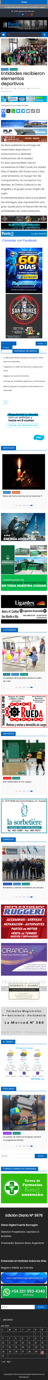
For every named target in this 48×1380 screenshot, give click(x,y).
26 (16, 1351)
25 (10, 1351)
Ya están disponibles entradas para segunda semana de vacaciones (42, 343)
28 (30, 1351)
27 (23, 1351)
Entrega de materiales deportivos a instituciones (24, 381)
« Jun (3, 1361)
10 (3, 1343)
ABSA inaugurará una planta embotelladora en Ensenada (23, 388)
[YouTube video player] (14, 343)
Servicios (27, 492)
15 (36, 1343)
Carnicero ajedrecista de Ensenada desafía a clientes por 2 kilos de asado (8, 347)
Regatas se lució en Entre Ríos (16, 376)
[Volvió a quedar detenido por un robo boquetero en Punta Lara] (24, 1112)
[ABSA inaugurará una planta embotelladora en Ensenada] (24, 863)
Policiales (8, 1133)
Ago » (9, 1361)
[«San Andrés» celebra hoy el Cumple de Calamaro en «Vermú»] (24, 654)
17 (3, 1347)
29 (36, 1351)
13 (23, 1343)
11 (9, 1343)
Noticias (5, 69)
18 (10, 1347)
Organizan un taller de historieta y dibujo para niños (23, 369)
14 (29, 1343)
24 (3, 1351)
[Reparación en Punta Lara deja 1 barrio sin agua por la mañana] (24, 472)
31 (3, 1356)
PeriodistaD (21, 88)
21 (29, 1347)
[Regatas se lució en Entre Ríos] (24, 757)
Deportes (8, 778)
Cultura (7, 674)
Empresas (8, 492)
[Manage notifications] (42, 1353)
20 (23, 1347)
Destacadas (9, 884)
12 (16, 1343)
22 (36, 1347)
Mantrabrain (24, 1377)
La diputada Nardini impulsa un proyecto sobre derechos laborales (23, 359)
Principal (13, 69)
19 (16, 1347)
